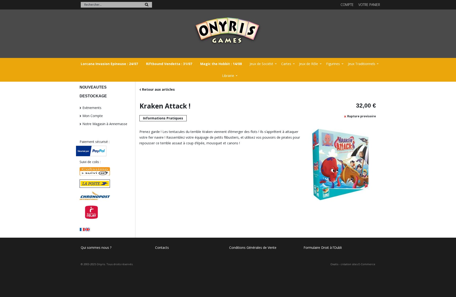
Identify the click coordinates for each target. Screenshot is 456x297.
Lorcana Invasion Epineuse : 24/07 (109, 63)
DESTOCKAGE (93, 96)
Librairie (228, 75)
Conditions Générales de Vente (252, 247)
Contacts (162, 247)
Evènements (91, 107)
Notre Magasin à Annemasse (104, 124)
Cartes (286, 63)
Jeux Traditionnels (361, 63)
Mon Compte (92, 115)
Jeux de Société (261, 63)
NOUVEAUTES (93, 87)
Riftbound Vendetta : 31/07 (169, 63)
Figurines (333, 63)
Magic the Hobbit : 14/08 (221, 63)
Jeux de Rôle (308, 63)
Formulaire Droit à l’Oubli (323, 247)
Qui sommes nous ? (96, 247)
